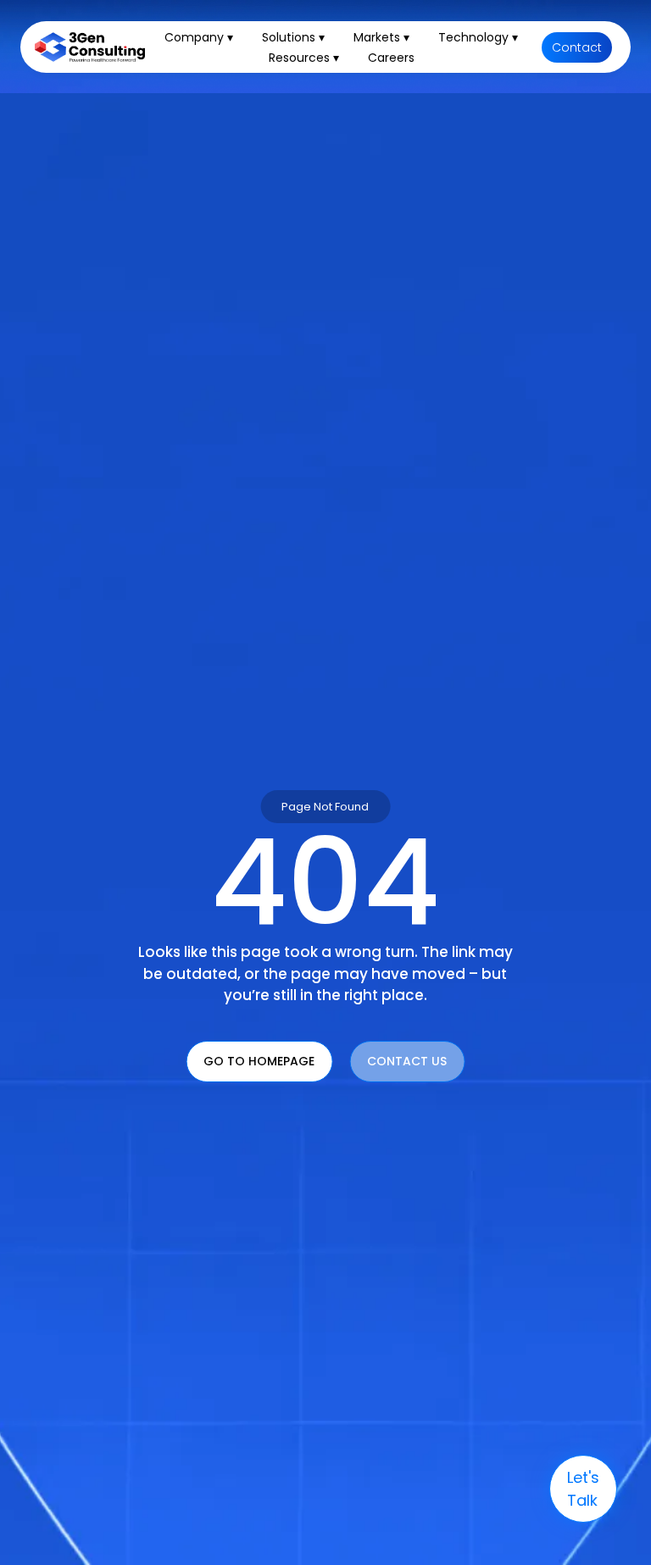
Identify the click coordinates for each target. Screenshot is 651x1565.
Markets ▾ (381, 37)
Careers (391, 57)
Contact (577, 47)
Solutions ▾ (293, 37)
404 (325, 882)
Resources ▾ (304, 57)
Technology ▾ (478, 37)
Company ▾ (198, 37)
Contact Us (407, 1061)
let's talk (583, 1489)
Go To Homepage (258, 1061)
